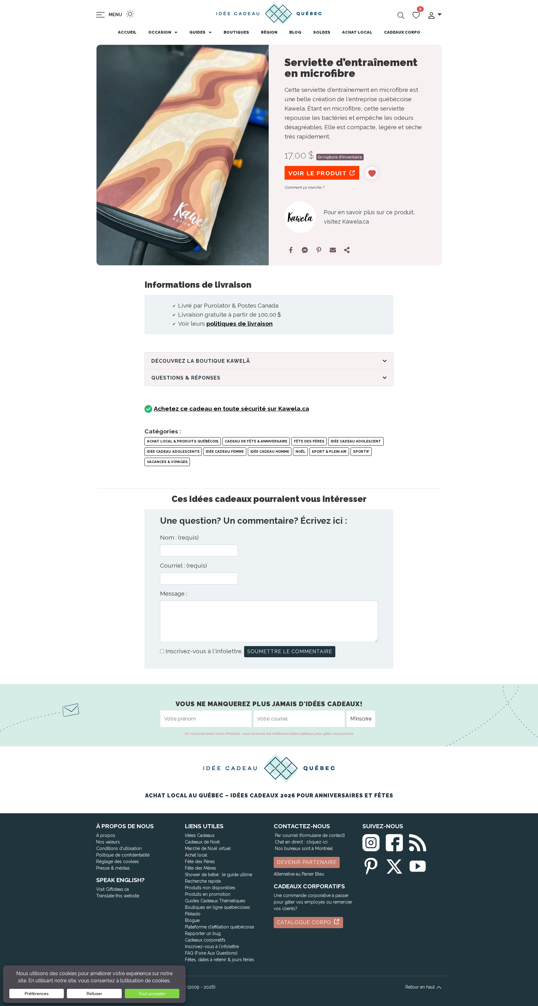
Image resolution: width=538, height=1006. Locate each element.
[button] (434, 14)
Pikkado (193, 913)
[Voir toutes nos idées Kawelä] (300, 217)
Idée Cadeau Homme (269, 451)
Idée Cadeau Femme (225, 451)
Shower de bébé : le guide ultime (218, 874)
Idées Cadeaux (200, 835)
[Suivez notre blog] (417, 841)
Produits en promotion (207, 894)
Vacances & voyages (167, 462)
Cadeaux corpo (402, 32)
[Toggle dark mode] (130, 14)
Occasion (159, 32)
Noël (300, 451)
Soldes (321, 32)
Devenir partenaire (307, 862)
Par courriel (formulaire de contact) (310, 835)
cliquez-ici (317, 841)
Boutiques (236, 32)
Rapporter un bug (203, 933)
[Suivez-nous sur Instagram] (371, 841)
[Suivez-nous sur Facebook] (394, 841)
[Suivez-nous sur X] (394, 865)
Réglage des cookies (117, 861)
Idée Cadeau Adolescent (356, 441)
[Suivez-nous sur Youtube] (417, 865)
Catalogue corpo (305, 922)
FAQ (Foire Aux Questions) (211, 953)
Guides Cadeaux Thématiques (215, 900)
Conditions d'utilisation (119, 848)
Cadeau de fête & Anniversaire (256, 441)
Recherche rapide (203, 881)
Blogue (192, 920)
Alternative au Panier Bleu (299, 873)
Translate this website (117, 895)
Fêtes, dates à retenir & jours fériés (219, 959)
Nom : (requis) (179, 537)
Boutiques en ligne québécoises (217, 907)
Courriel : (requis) (183, 565)
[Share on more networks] (347, 250)
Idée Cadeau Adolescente (173, 451)
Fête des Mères (200, 868)
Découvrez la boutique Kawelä (200, 361)
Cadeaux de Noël (202, 841)
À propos (105, 835)
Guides (197, 32)
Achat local (357, 32)
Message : (173, 593)
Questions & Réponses (185, 378)
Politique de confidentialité (122, 855)
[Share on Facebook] (291, 250)
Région (269, 32)
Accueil (127, 32)
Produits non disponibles (210, 887)
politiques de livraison (239, 323)
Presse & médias (113, 868)
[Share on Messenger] (305, 250)
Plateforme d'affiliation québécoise (219, 926)
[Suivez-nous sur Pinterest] (371, 865)
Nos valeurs (108, 841)
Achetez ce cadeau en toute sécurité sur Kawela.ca (231, 408)
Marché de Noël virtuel (208, 848)
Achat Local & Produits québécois (183, 441)
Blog (295, 32)
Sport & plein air (329, 451)
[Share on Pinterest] (319, 250)
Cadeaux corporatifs (205, 940)
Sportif (361, 451)
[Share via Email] (333, 250)
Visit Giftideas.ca (112, 889)
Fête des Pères (309, 441)
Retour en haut (420, 987)
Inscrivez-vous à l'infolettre (212, 946)
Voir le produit (318, 173)
